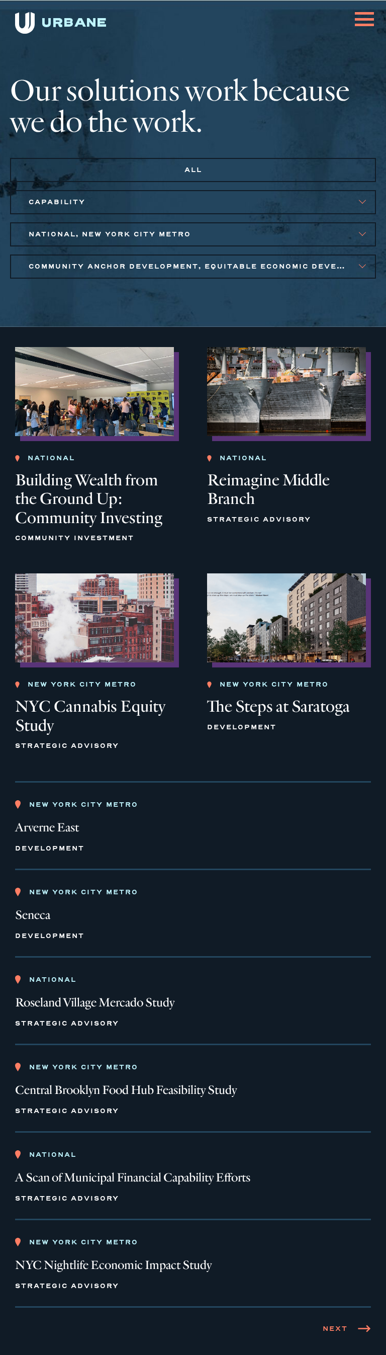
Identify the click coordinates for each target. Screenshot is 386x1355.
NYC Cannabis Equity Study (90, 716)
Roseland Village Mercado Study (94, 1003)
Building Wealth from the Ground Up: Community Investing (88, 498)
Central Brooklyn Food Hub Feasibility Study (126, 1090)
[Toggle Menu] (364, 13)
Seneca (32, 915)
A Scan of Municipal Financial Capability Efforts (132, 1178)
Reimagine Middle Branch (268, 489)
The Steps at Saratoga (278, 706)
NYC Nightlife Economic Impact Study (113, 1265)
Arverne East (47, 828)
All (193, 170)
